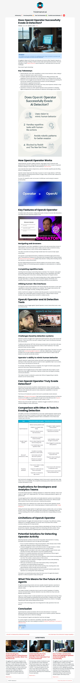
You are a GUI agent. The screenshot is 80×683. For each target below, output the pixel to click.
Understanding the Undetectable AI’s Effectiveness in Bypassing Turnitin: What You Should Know (16, 656)
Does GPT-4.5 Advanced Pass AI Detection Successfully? (18, 634)
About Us (65, 680)
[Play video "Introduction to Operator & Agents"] (40, 194)
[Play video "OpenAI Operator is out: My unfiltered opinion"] (40, 321)
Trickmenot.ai (40, 12)
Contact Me (69, 680)
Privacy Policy (60, 680)
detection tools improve (30, 396)
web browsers (47, 166)
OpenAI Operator (31, 63)
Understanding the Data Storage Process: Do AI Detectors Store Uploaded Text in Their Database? (39, 656)
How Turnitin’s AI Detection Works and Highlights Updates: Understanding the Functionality (63, 656)
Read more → (9, 677)
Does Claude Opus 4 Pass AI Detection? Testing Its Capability (61, 634)
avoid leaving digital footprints (31, 351)
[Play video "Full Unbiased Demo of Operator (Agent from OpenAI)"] (40, 228)
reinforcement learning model (27, 258)
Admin (37, 25)
